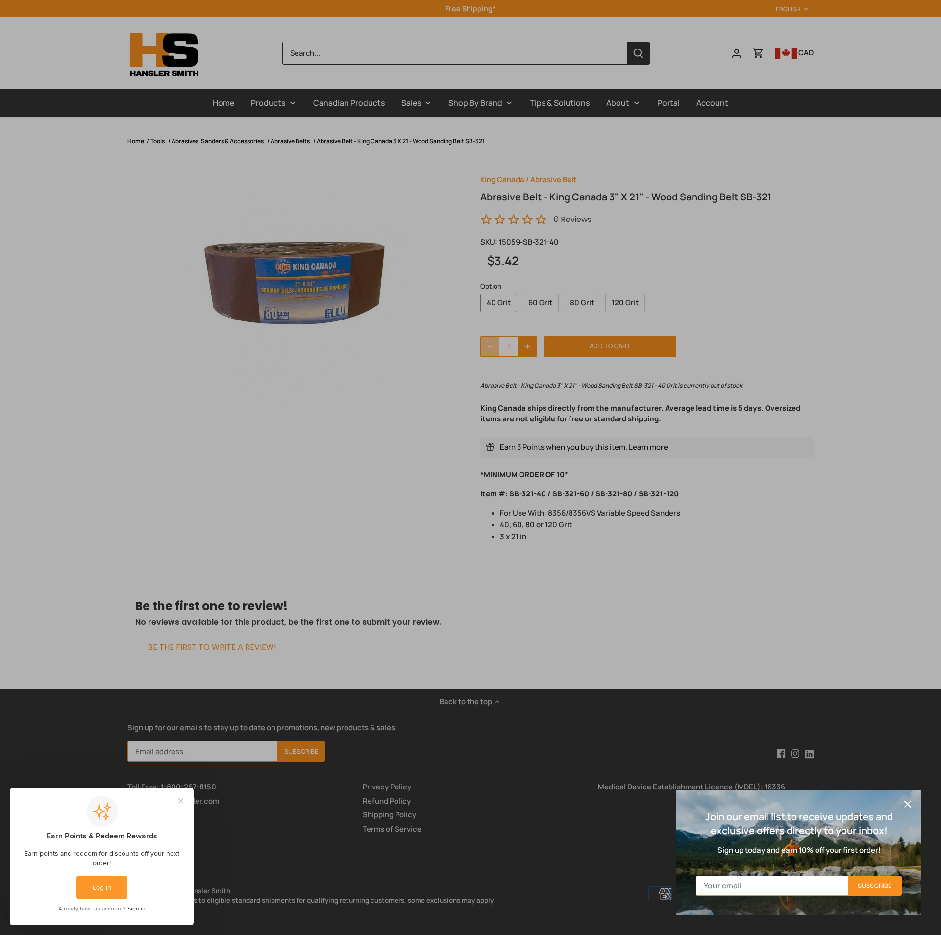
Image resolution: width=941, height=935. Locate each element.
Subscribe (874, 885)
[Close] (907, 804)
